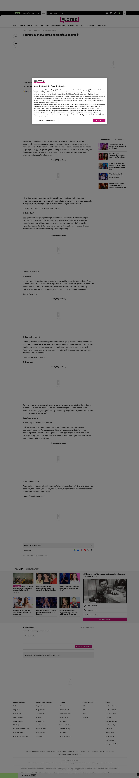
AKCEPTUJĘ (99, 120)
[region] (69, 101)
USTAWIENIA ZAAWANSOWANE (46, 120)
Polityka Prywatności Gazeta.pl (89, 115)
